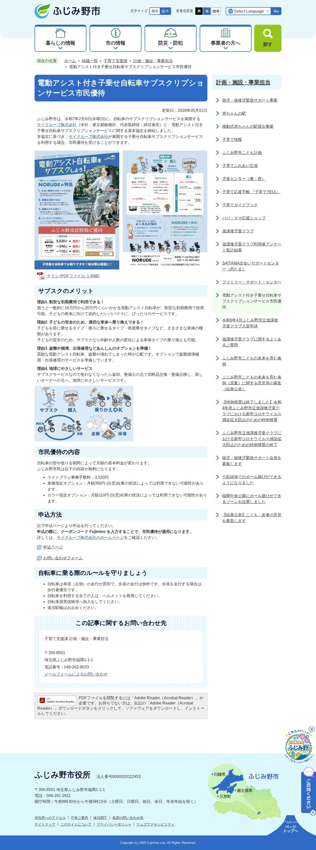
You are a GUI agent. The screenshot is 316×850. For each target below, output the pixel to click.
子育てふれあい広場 (240, 166)
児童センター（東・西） (244, 179)
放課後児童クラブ (238, 231)
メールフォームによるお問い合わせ (76, 674)
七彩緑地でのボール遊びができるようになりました (251, 480)
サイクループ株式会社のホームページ (90, 537)
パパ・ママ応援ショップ (244, 218)
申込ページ (53, 547)
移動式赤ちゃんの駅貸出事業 (248, 126)
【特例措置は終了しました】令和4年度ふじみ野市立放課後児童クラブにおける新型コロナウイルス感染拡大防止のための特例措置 (251, 411)
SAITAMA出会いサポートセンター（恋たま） (250, 266)
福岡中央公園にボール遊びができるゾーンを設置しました (251, 499)
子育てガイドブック (240, 205)
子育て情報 (232, 139)
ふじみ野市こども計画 (242, 153)
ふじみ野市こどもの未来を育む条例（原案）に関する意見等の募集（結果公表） (251, 383)
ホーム (70, 61)
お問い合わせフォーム (63, 558)
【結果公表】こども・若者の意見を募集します (251, 518)
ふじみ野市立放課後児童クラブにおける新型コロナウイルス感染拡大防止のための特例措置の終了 (251, 439)
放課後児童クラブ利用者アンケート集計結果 (251, 247)
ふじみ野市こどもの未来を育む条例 (251, 361)
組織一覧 (90, 61)
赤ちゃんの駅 (234, 113)
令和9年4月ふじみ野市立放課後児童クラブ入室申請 (250, 323)
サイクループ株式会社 (57, 125)
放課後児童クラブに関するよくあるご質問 (251, 342)
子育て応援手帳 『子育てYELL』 (251, 192)
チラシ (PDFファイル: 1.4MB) (73, 276)
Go (276, 11)
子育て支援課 (115, 61)
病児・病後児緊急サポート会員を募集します (251, 461)
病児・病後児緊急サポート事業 (249, 100)
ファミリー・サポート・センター (251, 282)
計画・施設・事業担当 (153, 61)
